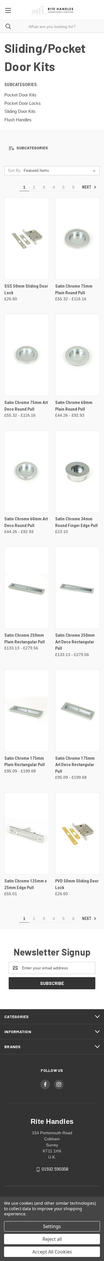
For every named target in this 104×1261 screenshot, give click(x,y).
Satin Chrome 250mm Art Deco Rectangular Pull (75, 642)
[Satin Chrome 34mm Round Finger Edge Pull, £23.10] (77, 471)
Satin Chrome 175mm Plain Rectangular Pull (24, 762)
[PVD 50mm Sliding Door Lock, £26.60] (77, 833)
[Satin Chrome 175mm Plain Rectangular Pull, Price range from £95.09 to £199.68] (26, 711)
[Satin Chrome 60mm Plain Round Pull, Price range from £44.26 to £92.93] (77, 355)
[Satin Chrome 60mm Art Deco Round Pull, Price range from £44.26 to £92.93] (26, 471)
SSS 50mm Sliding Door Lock (26, 289)
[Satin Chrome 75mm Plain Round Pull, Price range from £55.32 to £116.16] (77, 239)
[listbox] (61, 170)
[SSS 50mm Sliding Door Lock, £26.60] (26, 239)
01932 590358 (55, 1169)
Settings (52, 1226)
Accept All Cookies (52, 1252)
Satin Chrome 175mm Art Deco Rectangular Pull (75, 765)
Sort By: (15, 170)
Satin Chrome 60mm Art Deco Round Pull (26, 522)
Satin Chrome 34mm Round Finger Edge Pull (76, 522)
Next (87, 187)
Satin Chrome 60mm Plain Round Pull (73, 406)
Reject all (52, 1239)
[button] (52, 147)
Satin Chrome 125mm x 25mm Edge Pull (25, 884)
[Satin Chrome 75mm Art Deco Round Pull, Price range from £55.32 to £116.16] (26, 355)
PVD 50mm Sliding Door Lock (77, 884)
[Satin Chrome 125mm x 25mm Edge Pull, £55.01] (26, 833)
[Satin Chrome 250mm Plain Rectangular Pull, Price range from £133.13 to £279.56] (26, 588)
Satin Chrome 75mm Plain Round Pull (73, 289)
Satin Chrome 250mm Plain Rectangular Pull (24, 639)
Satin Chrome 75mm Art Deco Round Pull (26, 406)
